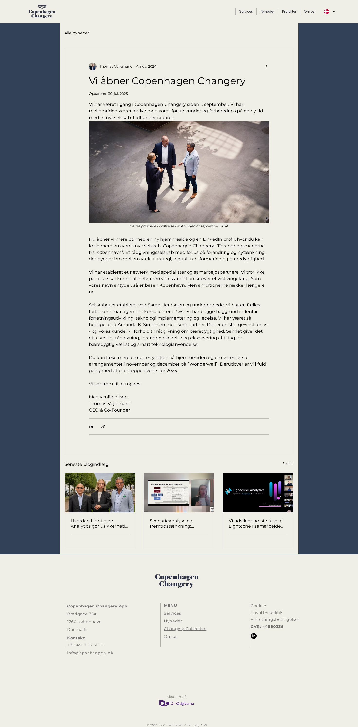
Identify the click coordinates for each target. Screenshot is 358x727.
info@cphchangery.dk (90, 653)
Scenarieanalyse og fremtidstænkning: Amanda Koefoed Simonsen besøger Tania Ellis (177, 523)
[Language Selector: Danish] (329, 11)
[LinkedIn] (254, 636)
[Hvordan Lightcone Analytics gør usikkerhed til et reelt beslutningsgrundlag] (100, 492)
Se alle (288, 463)
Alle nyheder (77, 33)
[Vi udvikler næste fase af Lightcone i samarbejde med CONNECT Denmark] (258, 492)
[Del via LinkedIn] (91, 426)
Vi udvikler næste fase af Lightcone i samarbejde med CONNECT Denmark (257, 523)
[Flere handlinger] (266, 66)
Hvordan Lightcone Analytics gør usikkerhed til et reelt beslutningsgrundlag (98, 523)
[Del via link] (103, 426)
